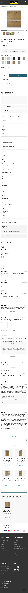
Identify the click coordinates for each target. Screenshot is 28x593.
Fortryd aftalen (17, 559)
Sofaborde (3, 546)
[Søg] (24, 2)
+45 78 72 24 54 (6, 570)
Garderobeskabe (13, 6)
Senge (2, 548)
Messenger (5, 575)
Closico (3, 208)
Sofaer (2, 542)
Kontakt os (16, 550)
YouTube (19, 567)
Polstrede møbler (5, 540)
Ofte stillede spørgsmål (19, 548)
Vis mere (3, 352)
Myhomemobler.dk (4, 6)
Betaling (16, 542)
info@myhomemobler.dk (8, 574)
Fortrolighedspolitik (5, 583)
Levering (16, 540)
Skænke (2, 544)
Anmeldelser (17, 552)
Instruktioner (4, 217)
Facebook (15, 567)
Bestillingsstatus (18, 544)
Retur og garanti (17, 546)
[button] (26, 2)
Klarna (15, 557)
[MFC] (4, 195)
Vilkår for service (4, 585)
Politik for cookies (5, 587)
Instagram (15, 570)
